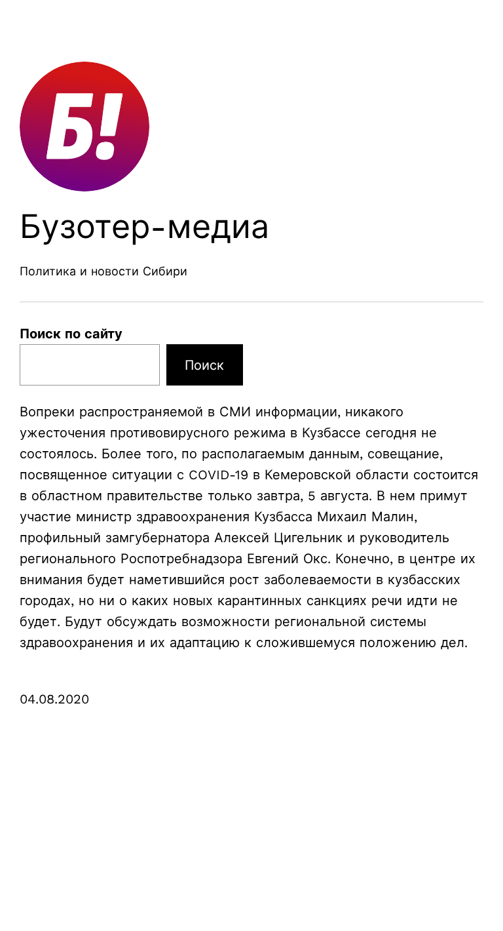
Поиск (204, 365)
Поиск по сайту (71, 334)
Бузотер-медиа (144, 226)
